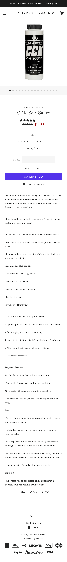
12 (44, 90)
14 (50, 90)
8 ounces (24, 141)
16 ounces (42, 141)
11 (41, 90)
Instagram (35, 523)
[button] (28, 120)
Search (33, 516)
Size (33, 135)
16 (56, 90)
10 (38, 90)
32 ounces (33, 148)
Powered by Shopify (33, 538)
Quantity (16, 159)
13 (47, 90)
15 (53, 90)
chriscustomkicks (33, 13)
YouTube (35, 527)
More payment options (33, 184)
